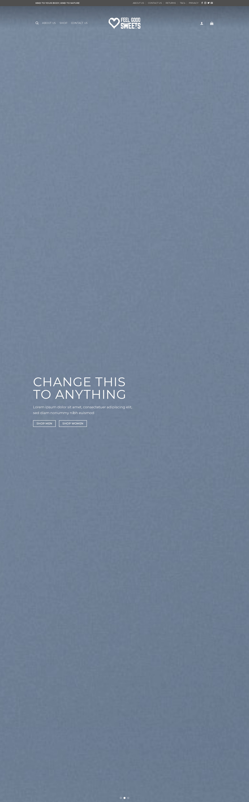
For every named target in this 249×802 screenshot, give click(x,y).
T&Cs (182, 3)
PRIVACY (194, 3)
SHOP (63, 23)
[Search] (37, 23)
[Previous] (9, 401)
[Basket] (211, 23)
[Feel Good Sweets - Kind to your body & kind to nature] (124, 23)
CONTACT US (155, 3)
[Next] (240, 401)
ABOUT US (138, 3)
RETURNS (171, 3)
